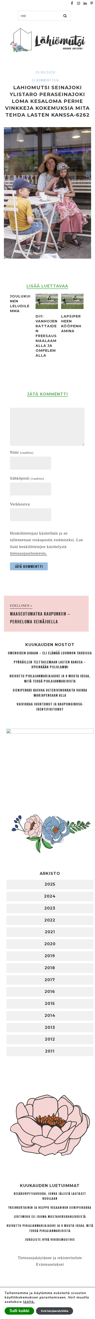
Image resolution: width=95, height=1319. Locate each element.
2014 (50, 1015)
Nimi (21, 452)
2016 (50, 991)
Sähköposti (27, 478)
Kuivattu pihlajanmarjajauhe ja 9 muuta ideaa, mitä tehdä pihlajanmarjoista (50, 678)
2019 (50, 956)
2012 (50, 1039)
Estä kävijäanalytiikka (54, 1311)
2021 (50, 932)
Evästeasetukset (50, 1264)
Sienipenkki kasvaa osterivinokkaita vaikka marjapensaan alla (50, 693)
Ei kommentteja (45, 80)
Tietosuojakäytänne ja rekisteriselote (50, 1258)
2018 (50, 968)
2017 (50, 980)
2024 (50, 896)
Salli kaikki (19, 1311)
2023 (49, 908)
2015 (50, 1003)
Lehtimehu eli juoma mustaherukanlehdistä (50, 1216)
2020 (50, 944)
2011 (50, 1051)
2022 (49, 920)
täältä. (29, 1301)
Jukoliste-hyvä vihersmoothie (50, 1239)
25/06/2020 (46, 72)
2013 (50, 1027)
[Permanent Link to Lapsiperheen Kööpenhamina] (72, 308)
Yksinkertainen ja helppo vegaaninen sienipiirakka (49, 1207)
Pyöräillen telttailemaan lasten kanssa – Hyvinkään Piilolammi (50, 665)
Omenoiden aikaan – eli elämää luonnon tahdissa (50, 653)
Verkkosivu (20, 504)
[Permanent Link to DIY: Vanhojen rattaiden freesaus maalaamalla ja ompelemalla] (47, 308)
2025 (50, 884)
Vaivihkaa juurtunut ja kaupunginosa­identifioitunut (50, 707)
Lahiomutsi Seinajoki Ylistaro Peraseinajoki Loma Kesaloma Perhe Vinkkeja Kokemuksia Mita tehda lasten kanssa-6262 (47, 101)
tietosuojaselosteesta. (28, 553)
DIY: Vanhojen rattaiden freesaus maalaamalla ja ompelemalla (46, 336)
